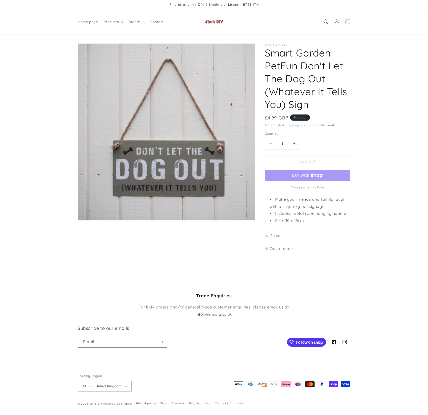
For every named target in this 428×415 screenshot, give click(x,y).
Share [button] (275, 235)
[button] (113, 22)
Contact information (229, 403)
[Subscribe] (161, 342)
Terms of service (172, 403)
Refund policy (146, 403)
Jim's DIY (96, 403)
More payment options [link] (307, 187)
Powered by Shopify (117, 403)
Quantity (271, 134)
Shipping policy (200, 403)
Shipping (292, 125)
